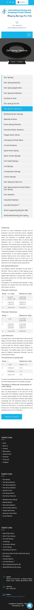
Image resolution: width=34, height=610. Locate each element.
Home (13, 62)
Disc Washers (9, 195)
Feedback (5, 462)
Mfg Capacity (6, 451)
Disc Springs (8, 77)
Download (5, 457)
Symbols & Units (10, 98)
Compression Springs (12, 171)
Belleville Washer (10, 119)
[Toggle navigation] (29, 35)
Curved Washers (10, 145)
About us (5, 446)
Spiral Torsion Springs (12, 156)
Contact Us (6, 459)
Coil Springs (8, 166)
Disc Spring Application (13, 88)
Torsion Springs (10, 177)
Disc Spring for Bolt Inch (13, 182)
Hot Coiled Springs (11, 161)
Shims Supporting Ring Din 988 (16, 210)
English (23, 2)
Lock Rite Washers (11, 205)
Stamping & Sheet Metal (13, 140)
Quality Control (7, 454)
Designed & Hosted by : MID (18, 604)
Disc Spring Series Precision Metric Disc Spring (17, 188)
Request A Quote (11, 417)
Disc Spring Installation (13, 93)
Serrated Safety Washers (14, 130)
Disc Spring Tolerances (13, 109)
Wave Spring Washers (12, 124)
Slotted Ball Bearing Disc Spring (16, 215)
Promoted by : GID (18, 606)
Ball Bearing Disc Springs (13, 114)
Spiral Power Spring (11, 151)
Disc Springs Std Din (11, 103)
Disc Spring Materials (12, 83)
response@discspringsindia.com (17, 28)
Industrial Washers (11, 200)
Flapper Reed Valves (12, 135)
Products (5, 448)
